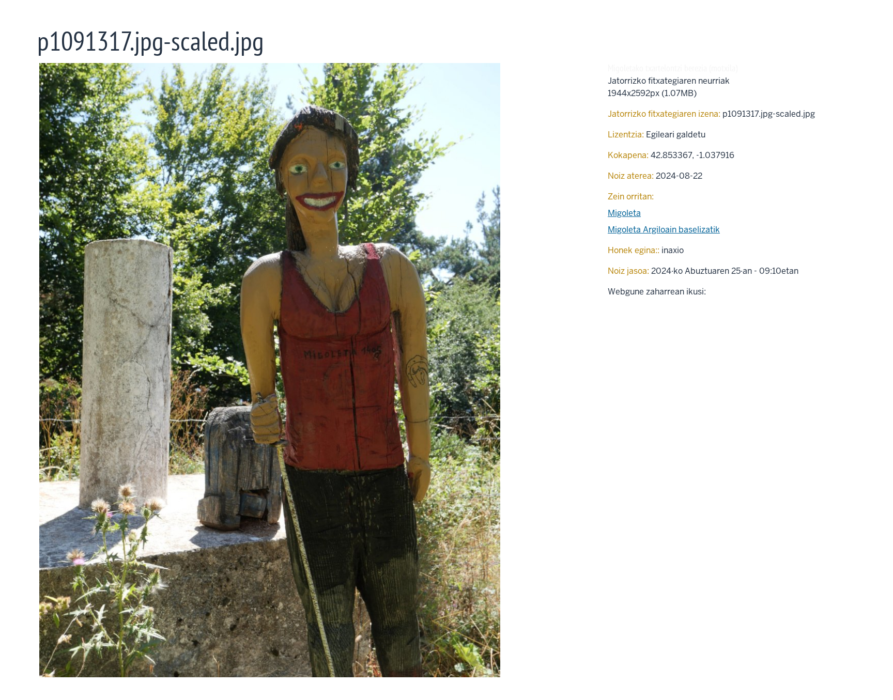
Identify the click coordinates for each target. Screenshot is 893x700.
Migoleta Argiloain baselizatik (664, 229)
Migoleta (624, 213)
